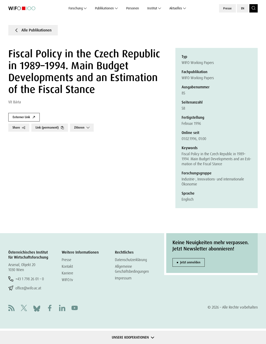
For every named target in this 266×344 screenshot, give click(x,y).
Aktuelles (175, 8)
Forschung (76, 8)
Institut (152, 8)
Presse (227, 8)
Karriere (67, 273)
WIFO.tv (67, 279)
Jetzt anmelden (190, 262)
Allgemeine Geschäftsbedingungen (132, 269)
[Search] (253, 8)
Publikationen (104, 8)
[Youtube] (74, 308)
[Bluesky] (36, 308)
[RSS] (11, 308)
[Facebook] (50, 308)
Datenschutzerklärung (131, 259)
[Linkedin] (62, 308)
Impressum (123, 278)
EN (242, 8)
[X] (24, 308)
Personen (132, 8)
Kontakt (67, 266)
